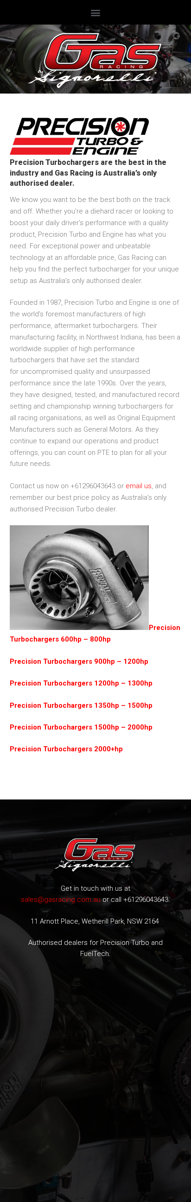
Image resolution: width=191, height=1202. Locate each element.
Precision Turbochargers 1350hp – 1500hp (81, 705)
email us (139, 486)
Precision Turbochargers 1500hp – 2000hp (81, 727)
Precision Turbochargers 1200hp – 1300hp (81, 683)
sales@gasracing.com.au (61, 899)
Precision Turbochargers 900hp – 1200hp (79, 661)
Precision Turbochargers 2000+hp (66, 749)
